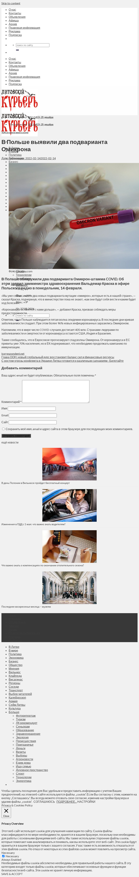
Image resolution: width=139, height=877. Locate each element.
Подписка (15, 35)
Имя (4, 408)
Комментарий (11, 401)
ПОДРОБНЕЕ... (66, 801)
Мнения (14, 668)
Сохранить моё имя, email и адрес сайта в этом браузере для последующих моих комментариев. (69, 429)
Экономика (16, 657)
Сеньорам (23, 726)
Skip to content (10, 3)
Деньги (20, 748)
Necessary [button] (8, 852)
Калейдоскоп (17, 697)
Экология (22, 737)
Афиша (14, 20)
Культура (15, 708)
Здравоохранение (28, 733)
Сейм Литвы (17, 704)
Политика (15, 154)
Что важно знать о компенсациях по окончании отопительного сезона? (42, 565)
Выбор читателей (20, 694)
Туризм (21, 719)
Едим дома (23, 762)
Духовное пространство (32, 770)
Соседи (24, 132)
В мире (13, 650)
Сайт (4, 422)
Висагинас (16, 679)
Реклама (14, 31)
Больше (14, 712)
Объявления (17, 16)
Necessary (12, 856)
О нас (12, 9)
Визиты (21, 751)
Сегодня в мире (13, 132)
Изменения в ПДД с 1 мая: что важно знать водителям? (33, 524)
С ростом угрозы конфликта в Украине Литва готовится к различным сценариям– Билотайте (62, 360)
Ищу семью (23, 766)
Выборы (21, 755)
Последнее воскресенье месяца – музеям (26, 606)
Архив (13, 24)
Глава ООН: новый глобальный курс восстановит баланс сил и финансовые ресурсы (57, 357)
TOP (3, 132)
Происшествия (26, 741)
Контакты (15, 13)
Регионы (14, 683)
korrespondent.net (12, 353)
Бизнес (13, 161)
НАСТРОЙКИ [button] (86, 801)
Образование (25, 730)
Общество (15, 665)
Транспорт (16, 690)
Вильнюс (15, 672)
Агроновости (24, 759)
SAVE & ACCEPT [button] (12, 874)
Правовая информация (24, 27)
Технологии (23, 275)
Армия (13, 701)
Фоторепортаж (26, 715)
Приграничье (24, 744)
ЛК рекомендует (26, 723)
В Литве (14, 646)
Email (4, 415)
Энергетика (23, 780)
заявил (17, 283)
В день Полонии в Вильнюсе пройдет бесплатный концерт (35, 482)
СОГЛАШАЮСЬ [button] (44, 801)
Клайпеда (15, 675)
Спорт (20, 773)
